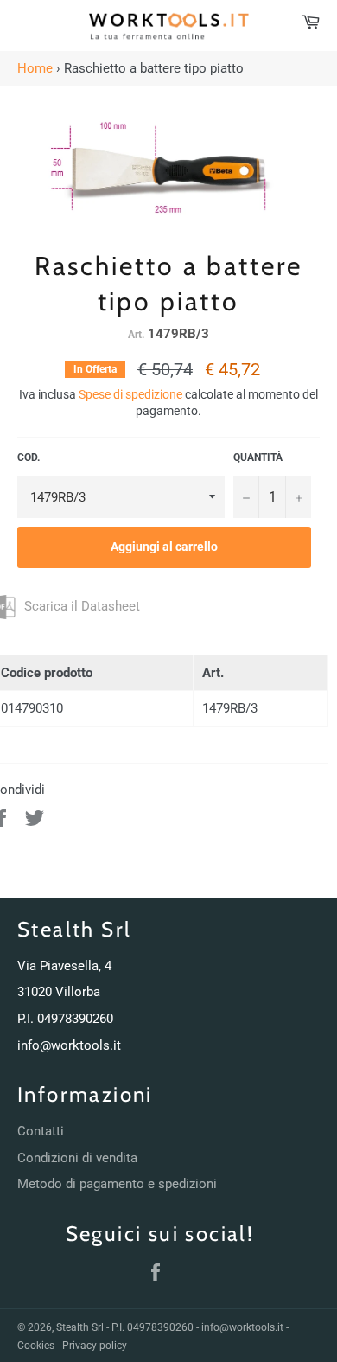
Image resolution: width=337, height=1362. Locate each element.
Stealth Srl (80, 1327)
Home (35, 68)
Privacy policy (94, 1346)
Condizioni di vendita (77, 1158)
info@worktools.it (69, 1045)
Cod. (28, 457)
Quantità (258, 457)
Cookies (35, 1346)
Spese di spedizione (130, 394)
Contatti (40, 1131)
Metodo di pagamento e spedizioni (117, 1184)
